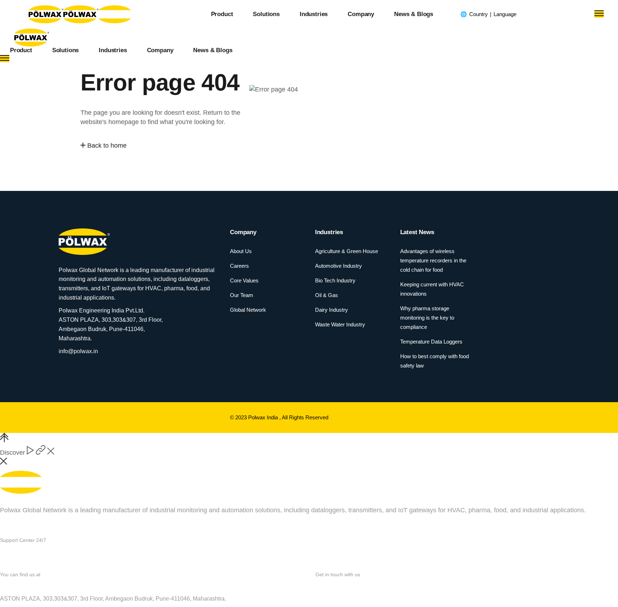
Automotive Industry (338, 266)
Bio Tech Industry (335, 280)
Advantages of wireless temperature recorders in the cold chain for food (433, 260)
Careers (239, 266)
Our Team (241, 295)
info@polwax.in (337, 585)
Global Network (248, 310)
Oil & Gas (326, 295)
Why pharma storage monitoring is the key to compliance (427, 317)
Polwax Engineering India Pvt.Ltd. (47, 585)
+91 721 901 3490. (47, 554)
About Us (241, 251)
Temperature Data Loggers (431, 342)
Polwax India (263, 417)
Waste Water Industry (340, 324)
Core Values (244, 280)
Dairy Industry (331, 310)
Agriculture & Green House (346, 251)
